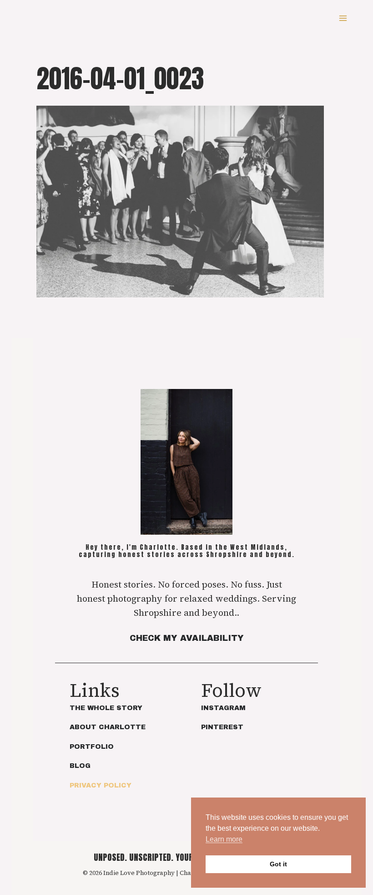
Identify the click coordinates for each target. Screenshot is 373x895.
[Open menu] (342, 18)
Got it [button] (278, 864)
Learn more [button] (224, 839)
